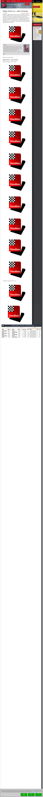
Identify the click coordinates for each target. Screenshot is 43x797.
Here (33, 791)
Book (8, 327)
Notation (21, 327)
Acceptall (38, 794)
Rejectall (31, 794)
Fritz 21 (5, 44)
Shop (3, 1)
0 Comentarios (27, 13)
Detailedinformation (23, 794)
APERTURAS (13, 1)
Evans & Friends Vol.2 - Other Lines (37, 28)
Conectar (38, 1)
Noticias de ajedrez (11, 6)
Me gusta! (23, 13)
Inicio (8, 1)
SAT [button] (18, 1)
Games (35, 327)
